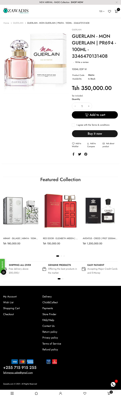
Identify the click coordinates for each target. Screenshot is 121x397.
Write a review (82, 62)
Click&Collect (50, 302)
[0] (116, 11)
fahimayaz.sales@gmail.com (18, 373)
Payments (47, 308)
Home (6, 23)
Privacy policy (50, 338)
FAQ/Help (48, 320)
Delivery (47, 297)
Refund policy (50, 349)
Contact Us (48, 326)
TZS (100, 11)
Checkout (8, 314)
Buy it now (95, 133)
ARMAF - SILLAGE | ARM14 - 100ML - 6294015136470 (29, 238)
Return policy (49, 332)
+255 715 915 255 (19, 367)
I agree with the (93, 125)
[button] (57, 256)
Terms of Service (51, 344)
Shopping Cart (11, 308)
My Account (10, 297)
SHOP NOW (77, 2)
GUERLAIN (18, 23)
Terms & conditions (100, 125)
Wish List (8, 302)
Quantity (76, 99)
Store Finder (49, 314)
